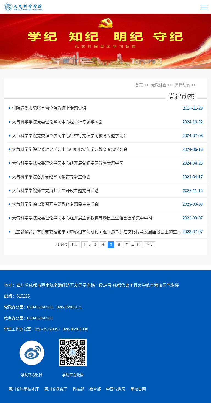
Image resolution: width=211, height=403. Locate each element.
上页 (74, 245)
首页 (139, 85)
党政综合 (158, 85)
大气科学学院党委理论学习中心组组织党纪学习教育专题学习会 (107, 149)
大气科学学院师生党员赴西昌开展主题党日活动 (107, 190)
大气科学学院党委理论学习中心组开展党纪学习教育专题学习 (107, 163)
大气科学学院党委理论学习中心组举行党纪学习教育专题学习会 (107, 135)
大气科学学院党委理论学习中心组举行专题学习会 (107, 121)
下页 (149, 245)
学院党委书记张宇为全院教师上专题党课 (107, 108)
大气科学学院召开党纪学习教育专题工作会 (107, 176)
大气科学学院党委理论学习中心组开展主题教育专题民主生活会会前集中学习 (107, 218)
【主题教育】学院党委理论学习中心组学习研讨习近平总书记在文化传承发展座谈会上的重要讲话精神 (107, 231)
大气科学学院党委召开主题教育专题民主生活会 (107, 204)
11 (138, 245)
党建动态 (182, 85)
